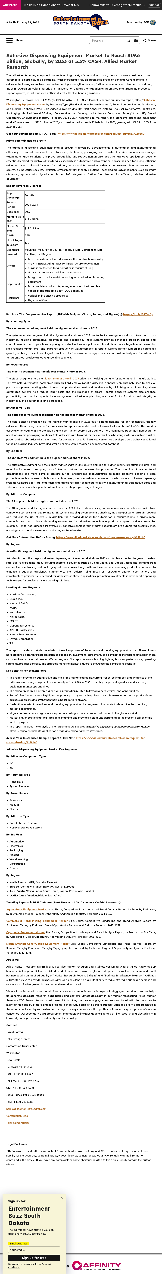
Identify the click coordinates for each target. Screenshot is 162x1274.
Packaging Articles (17, 1122)
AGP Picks (10, 5)
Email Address (18, 1243)
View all (154, 5)
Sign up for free (34, 1258)
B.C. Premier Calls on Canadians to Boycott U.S (44, 5)
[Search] (128, 40)
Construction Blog (17, 1115)
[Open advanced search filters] (136, 40)
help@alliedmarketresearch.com (26, 1108)
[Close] (61, 1197)
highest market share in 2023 (61, 378)
